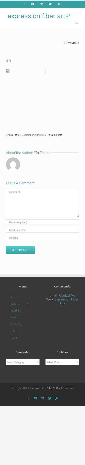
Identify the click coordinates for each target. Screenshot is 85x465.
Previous (73, 42)
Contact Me (67, 295)
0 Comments (55, 134)
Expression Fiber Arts (66, 301)
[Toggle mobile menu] (77, 22)
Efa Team (14, 134)
